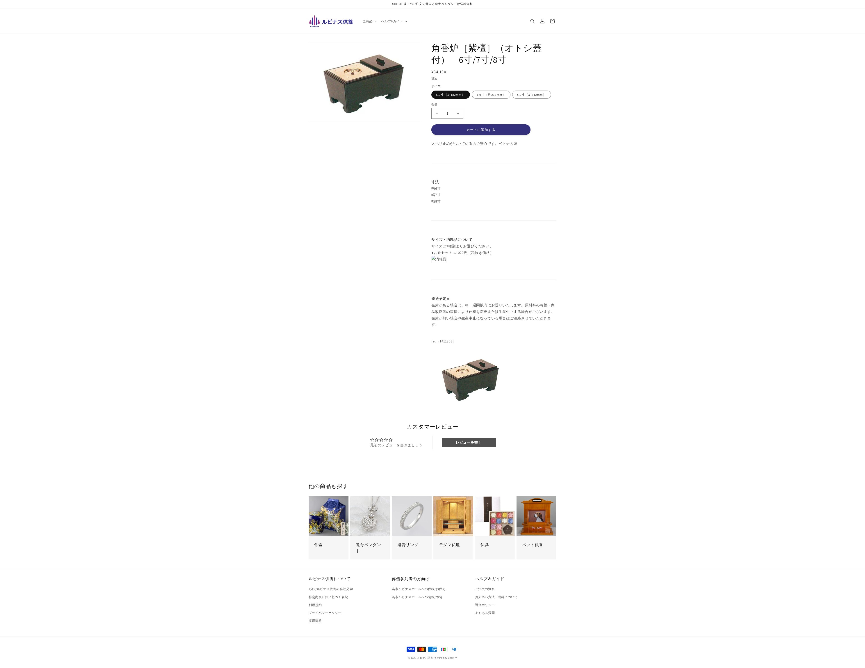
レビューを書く (469, 442)
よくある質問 (485, 613)
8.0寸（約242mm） (531, 95)
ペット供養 (532, 544)
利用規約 (315, 605)
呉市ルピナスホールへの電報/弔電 (417, 597)
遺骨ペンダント (368, 548)
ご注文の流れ (485, 589)
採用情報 (315, 621)
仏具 (484, 544)
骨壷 (318, 544)
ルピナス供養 (425, 657)
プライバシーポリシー (325, 613)
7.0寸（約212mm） (491, 95)
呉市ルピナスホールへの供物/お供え (419, 589)
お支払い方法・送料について (496, 597)
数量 (434, 105)
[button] (369, 21)
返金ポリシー (485, 605)
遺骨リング (407, 544)
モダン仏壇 (449, 544)
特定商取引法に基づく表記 (328, 597)
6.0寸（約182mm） (450, 95)
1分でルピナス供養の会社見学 (331, 589)
